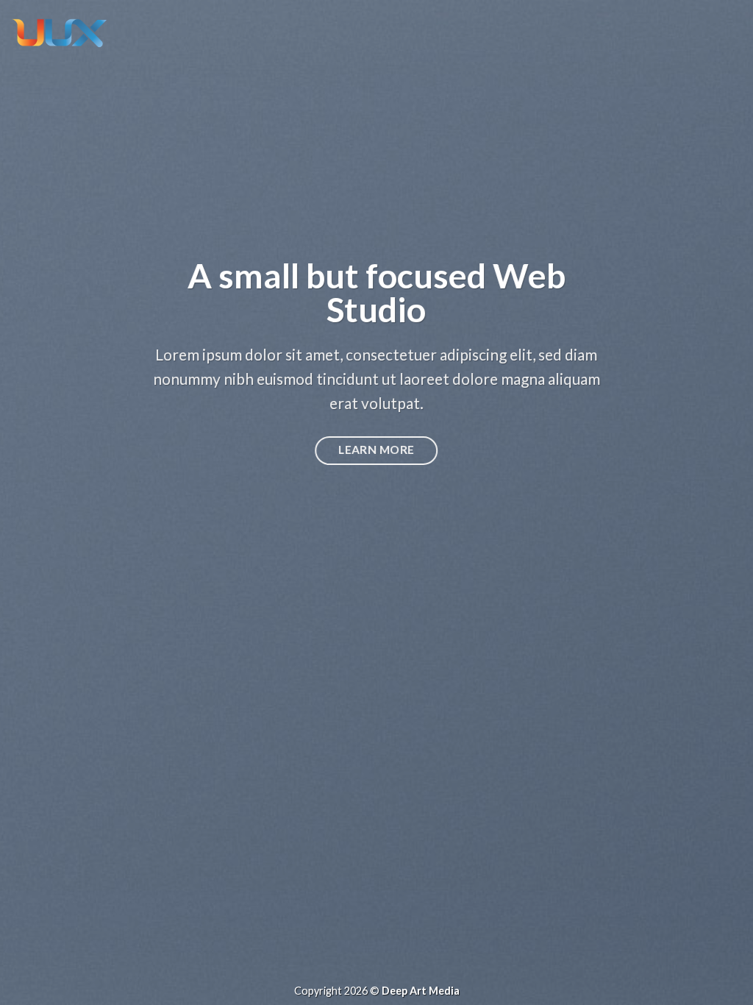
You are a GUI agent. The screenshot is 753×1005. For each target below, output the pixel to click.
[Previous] (34, 502)
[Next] (719, 502)
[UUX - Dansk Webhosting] (59, 32)
